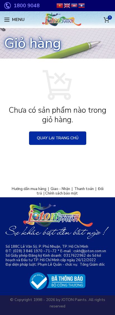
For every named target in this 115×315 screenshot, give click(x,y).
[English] (67, 5)
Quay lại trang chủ (57, 138)
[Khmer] (74, 5)
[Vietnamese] (60, 5)
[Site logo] (57, 19)
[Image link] (57, 281)
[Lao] (81, 5)
